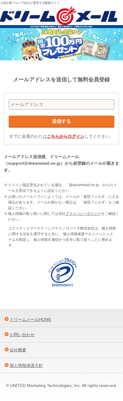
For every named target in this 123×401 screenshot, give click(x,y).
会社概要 (18, 350)
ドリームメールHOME (30, 319)
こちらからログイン (65, 136)
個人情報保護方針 (26, 365)
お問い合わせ (22, 334)
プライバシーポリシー (83, 214)
